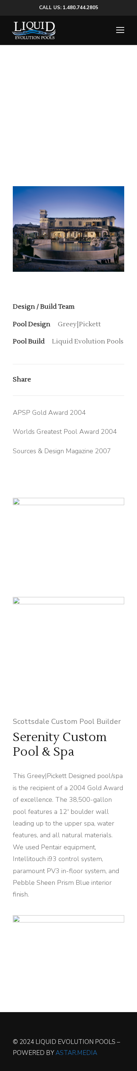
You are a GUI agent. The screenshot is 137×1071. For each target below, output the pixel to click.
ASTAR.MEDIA (76, 1053)
